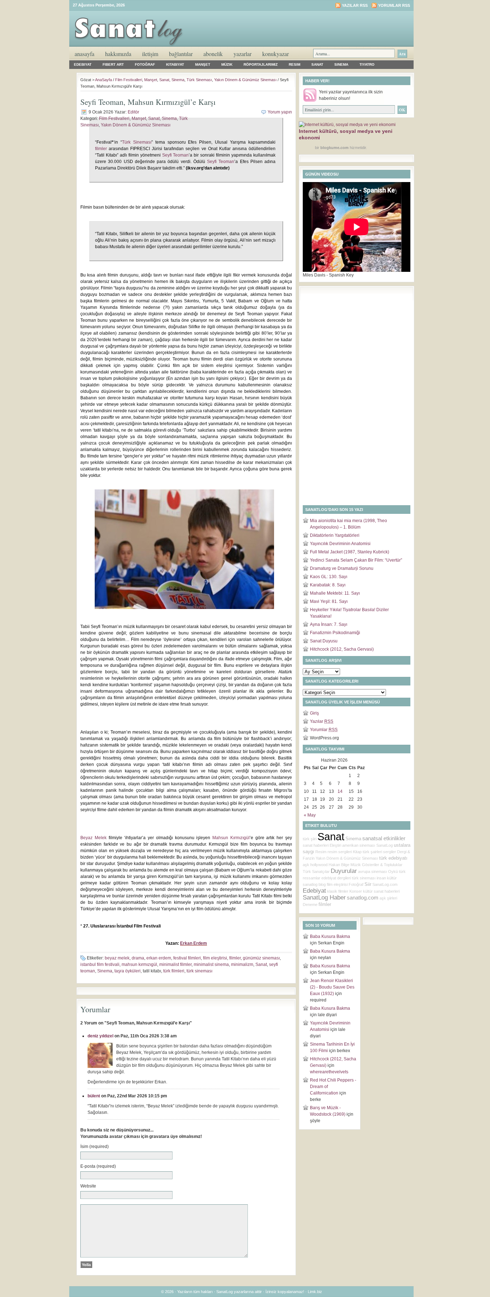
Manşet (202, 64)
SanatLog (384, 845)
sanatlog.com (362, 898)
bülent (94, 1095)
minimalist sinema (211, 964)
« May (310, 815)
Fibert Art (113, 64)
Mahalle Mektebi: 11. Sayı (335, 593)
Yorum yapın (280, 112)
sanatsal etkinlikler (383, 838)
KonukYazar (275, 53)
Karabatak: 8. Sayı (327, 584)
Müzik (226, 64)
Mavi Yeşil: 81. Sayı (329, 601)
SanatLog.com (384, 884)
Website (88, 1186)
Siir (367, 884)
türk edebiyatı (393, 858)
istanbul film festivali (99, 964)
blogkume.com (334, 147)
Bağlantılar (181, 53)
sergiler (389, 852)
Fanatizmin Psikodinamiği (335, 632)
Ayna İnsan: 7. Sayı (328, 624)
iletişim (150, 53)
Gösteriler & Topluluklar (382, 865)
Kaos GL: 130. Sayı (328, 576)
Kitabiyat (175, 64)
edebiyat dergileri (336, 878)
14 (340, 791)
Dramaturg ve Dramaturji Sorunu (341, 568)
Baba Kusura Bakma (330, 936)
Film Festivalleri (128, 80)
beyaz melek (117, 958)
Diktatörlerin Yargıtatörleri (334, 535)
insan (381, 878)
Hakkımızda (118, 53)
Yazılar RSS (355, 5)
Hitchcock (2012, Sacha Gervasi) (342, 649)
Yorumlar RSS (394, 5)
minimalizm (242, 964)
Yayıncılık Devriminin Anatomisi (340, 543)
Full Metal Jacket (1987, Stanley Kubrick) (349, 551)
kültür (392, 878)
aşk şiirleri (388, 898)
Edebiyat (82, 64)
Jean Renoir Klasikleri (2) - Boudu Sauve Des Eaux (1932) (332, 987)
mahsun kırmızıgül (139, 964)
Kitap (357, 852)
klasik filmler (337, 891)
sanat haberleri (316, 845)
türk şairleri (372, 852)
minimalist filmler (175, 964)
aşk (306, 865)
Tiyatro (366, 64)
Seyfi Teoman (175, 155)
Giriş (314, 713)
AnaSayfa (84, 53)
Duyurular (344, 871)
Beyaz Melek (93, 837)
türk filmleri (173, 970)
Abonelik (213, 53)
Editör (133, 112)
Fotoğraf (145, 64)
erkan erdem (158, 958)
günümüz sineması (261, 958)
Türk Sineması (199, 80)
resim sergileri (340, 852)
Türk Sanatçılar (316, 871)
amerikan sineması (358, 845)
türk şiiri (309, 839)
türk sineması (199, 970)
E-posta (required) (98, 1166)
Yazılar (321, 721)
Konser (355, 891)
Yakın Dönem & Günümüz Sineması (245, 80)
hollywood (319, 865)
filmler (101, 148)
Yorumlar (324, 729)
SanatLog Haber (324, 897)
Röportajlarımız (261, 64)
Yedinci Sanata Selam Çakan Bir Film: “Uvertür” (356, 560)
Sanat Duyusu (324, 640)
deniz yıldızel (100, 1035)
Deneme (310, 904)
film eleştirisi (215, 958)
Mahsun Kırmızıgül (231, 837)
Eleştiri (335, 845)
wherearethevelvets (329, 1071)
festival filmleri (187, 958)
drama (138, 958)
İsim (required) (94, 1146)
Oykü (393, 871)
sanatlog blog (314, 884)
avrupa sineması (372, 871)
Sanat (317, 64)
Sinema (341, 64)
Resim (294, 64)
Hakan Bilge (339, 865)
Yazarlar (242, 53)
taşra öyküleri (127, 970)
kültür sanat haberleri (381, 891)
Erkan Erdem (193, 943)
